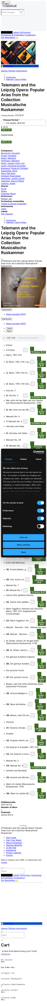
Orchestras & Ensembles (12, 35)
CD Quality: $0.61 (42, 622)
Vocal (3, 188)
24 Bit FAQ (11, 847)
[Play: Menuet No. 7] (25, 590)
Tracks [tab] (9, 328)
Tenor (3, 209)
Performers (25, 32)
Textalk (4, 862)
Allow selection (23, 545)
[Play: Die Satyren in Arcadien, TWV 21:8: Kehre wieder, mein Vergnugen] (33, 754)
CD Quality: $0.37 (42, 679)
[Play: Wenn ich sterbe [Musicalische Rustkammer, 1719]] (33, 793)
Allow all (23, 537)
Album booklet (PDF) (16, 314)
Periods (11, 71)
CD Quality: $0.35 (42, 652)
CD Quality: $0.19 (42, 412)
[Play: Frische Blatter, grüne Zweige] (30, 569)
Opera (4, 191)
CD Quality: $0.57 (42, 779)
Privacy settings (13, 852)
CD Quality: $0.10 (38, 397)
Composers (7, 32)
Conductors (30, 35)
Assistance (11, 850)
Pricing (9, 855)
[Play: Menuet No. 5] (25, 766)
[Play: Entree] (25, 350)
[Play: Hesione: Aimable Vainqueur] (30, 728)
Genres (4, 71)
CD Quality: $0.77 (42, 756)
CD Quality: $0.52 (42, 604)
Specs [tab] (9, 331)
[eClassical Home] (23, 6)
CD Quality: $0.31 (38, 559)
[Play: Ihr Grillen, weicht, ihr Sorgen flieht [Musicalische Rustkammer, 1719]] (33, 650)
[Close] (2, 867)
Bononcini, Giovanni (10, 153)
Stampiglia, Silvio (9, 171)
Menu (7, 4)
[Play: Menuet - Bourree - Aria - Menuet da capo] (32, 634)
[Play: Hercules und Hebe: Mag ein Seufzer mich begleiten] (33, 433)
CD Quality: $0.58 (42, 435)
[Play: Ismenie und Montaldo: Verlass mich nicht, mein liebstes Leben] (33, 777)
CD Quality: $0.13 (38, 352)
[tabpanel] (23, 566)
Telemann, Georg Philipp (16, 79)
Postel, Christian (8, 155)
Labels (16, 32)
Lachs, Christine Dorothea (13, 166)
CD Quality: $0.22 (39, 581)
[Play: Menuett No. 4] (25, 421)
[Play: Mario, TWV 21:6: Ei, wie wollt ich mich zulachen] (33, 373)
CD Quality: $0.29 (40, 730)
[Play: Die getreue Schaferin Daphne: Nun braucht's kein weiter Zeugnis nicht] (33, 664)
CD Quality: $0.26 (38, 423)
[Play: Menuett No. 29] (25, 446)
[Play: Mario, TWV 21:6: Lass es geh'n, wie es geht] (32, 362)
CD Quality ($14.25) (15, 123)
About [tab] (38, 459)
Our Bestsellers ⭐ (9, 37)
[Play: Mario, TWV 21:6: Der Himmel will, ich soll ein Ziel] (33, 384)
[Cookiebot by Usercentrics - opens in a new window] (33, 452)
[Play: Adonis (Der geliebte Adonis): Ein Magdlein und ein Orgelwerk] (33, 602)
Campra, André (8, 183)
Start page (11, 837)
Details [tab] (23, 459)
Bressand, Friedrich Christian (14, 168)
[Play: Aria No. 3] (25, 395)
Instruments (21, 71)
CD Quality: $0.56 (42, 386)
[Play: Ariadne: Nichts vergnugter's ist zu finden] (32, 740)
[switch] (40, 511)
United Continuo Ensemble (13, 203)
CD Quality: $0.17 (41, 695)
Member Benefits (14, 845)
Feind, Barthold (8, 173)
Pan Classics (7, 214)
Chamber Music (8, 193)
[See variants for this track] (32, 349)
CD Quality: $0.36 (42, 364)
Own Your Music (13, 840)
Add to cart (6, 130)
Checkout (5, 954)
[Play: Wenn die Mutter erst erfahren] (30, 704)
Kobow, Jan (6, 198)
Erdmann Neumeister (11, 176)
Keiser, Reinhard (8, 158)
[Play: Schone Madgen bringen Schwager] (31, 693)
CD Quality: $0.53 (40, 706)
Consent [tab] (8, 459)
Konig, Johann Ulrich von (13, 163)
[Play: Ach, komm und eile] (27, 579)
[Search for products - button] (21, 11)
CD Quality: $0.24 (42, 795)
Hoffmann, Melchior (10, 160)
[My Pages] (4, 27)
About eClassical (14, 842)
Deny (23, 552)
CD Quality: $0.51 (42, 375)
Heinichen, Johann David (12, 178)
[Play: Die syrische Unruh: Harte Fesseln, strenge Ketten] (33, 677)
